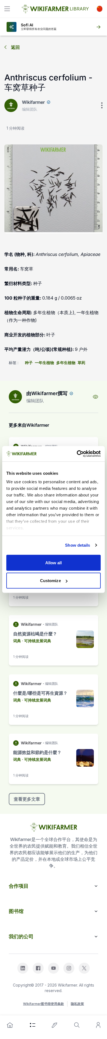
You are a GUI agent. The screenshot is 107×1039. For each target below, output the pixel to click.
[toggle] (7, 8)
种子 (29, 362)
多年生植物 (65, 362)
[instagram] (68, 968)
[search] (77, 1025)
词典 (17, 640)
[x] (84, 968)
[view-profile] (95, 397)
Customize (50, 580)
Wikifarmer (33, 102)
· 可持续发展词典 (36, 640)
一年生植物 (44, 362)
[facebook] (38, 968)
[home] (10, 1025)
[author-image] (15, 396)
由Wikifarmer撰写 (46, 393)
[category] (32, 1025)
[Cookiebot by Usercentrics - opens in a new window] (77, 453)
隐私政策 (77, 1004)
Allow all (53, 562)
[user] (98, 1025)
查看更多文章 (27, 799)
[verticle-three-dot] (102, 105)
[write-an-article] (54, 1025)
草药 (81, 362)
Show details (77, 545)
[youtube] (53, 968)
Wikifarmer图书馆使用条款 (43, 1004)
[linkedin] (22, 968)
